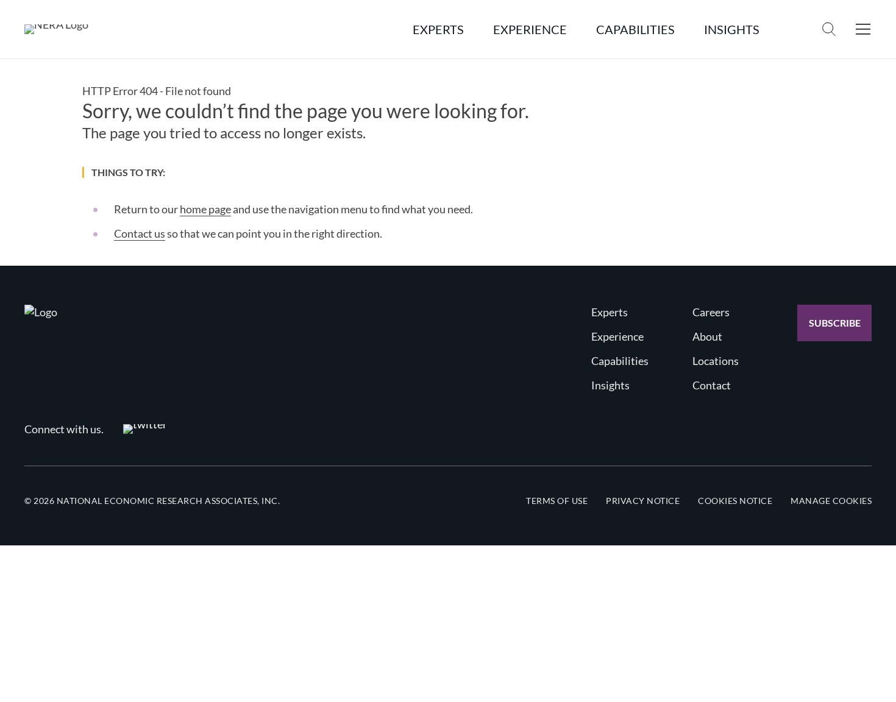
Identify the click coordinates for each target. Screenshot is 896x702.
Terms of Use (557, 500)
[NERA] (56, 29)
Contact (711, 385)
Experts (609, 312)
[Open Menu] (863, 29)
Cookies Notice (735, 500)
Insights (610, 385)
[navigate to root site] (40, 312)
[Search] (828, 29)
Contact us (139, 233)
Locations (715, 360)
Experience (617, 336)
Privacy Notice (643, 500)
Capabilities (620, 360)
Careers (711, 312)
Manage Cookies (831, 500)
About (707, 336)
